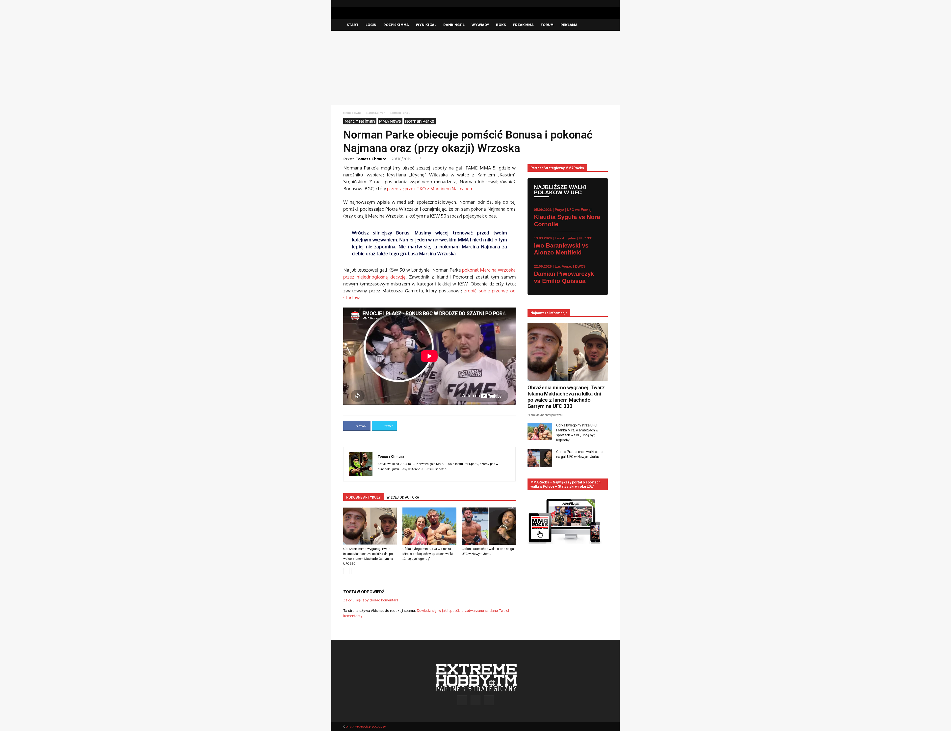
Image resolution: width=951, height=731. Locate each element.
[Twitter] (604, 3)
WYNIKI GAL (426, 24)
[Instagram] (596, 3)
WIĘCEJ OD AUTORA (403, 497)
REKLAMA (569, 24)
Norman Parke (419, 121)
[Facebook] (588, 3)
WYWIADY (480, 24)
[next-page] (354, 571)
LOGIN (371, 24)
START (353, 24)
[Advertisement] (475, 68)
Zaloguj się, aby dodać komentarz (370, 600)
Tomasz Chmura (371, 158)
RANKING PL (454, 24)
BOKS (501, 24)
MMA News (390, 121)
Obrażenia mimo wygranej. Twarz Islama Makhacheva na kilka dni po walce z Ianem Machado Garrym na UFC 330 (566, 397)
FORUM (547, 24)
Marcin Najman (375, 112)
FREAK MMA (523, 24)
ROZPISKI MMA (396, 24)
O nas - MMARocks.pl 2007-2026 (366, 726)
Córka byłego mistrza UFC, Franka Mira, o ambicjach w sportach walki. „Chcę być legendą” (427, 554)
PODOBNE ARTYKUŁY (363, 497)
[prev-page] (346, 571)
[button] (602, 25)
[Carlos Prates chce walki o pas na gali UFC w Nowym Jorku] (489, 526)
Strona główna (352, 112)
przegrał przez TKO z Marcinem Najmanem (430, 188)
